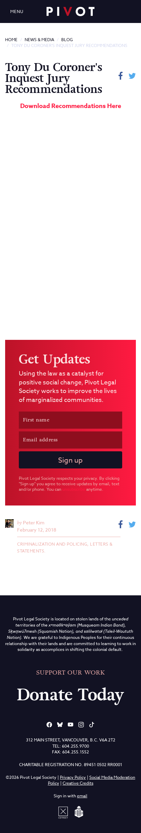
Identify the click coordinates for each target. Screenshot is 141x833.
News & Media (39, 40)
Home (11, 40)
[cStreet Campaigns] (64, 812)
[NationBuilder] (78, 812)
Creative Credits (78, 783)
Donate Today (70, 695)
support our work (70, 672)
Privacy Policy (73, 777)
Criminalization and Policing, (53, 544)
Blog (67, 40)
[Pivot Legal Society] (70, 11)
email (82, 796)
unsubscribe (73, 489)
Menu (17, 11)
